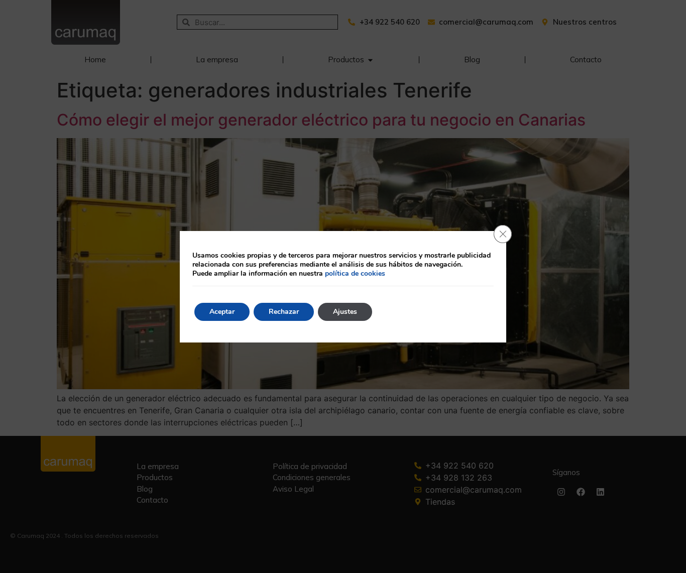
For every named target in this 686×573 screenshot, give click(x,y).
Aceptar (222, 311)
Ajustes (345, 311)
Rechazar (284, 311)
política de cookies (355, 273)
